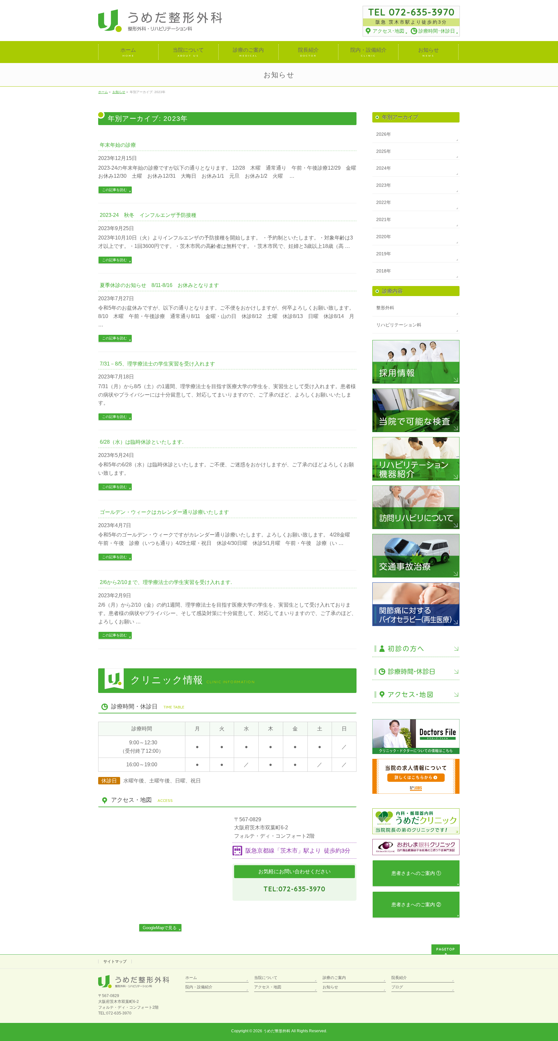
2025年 (383, 151)
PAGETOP (445, 949)
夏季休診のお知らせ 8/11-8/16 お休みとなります (159, 285)
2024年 (383, 168)
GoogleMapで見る (160, 927)
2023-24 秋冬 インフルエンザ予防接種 (148, 215)
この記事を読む (114, 190)
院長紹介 (399, 977)
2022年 (383, 202)
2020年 (383, 236)
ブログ (397, 987)
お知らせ (330, 987)
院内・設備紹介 (198, 987)
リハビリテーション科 (398, 324)
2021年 (383, 219)
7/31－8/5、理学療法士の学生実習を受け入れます (157, 363)
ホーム (191, 977)
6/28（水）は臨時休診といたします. (141, 442)
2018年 (383, 270)
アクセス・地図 (267, 987)
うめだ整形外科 (276, 1031)
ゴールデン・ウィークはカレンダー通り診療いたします (164, 512)
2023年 (383, 185)
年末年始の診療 (118, 145)
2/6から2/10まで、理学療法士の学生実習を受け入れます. (166, 582)
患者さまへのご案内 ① (416, 873)
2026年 (383, 134)
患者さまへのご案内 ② (416, 904)
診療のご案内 (334, 977)
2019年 (383, 253)
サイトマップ (115, 961)
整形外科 (385, 307)
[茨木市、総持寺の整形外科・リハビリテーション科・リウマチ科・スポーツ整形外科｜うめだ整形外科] (160, 25)
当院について (265, 977)
